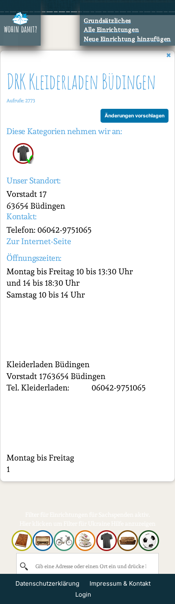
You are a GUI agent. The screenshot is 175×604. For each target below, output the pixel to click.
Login (83, 594)
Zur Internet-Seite (39, 241)
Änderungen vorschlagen (134, 115)
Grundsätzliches (107, 20)
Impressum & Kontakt (120, 583)
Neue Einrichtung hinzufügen (127, 39)
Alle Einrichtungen (111, 29)
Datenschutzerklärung (47, 583)
